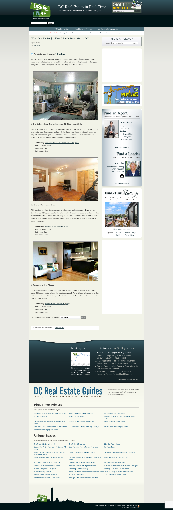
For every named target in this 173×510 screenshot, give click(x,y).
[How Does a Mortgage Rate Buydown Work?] (80, 365)
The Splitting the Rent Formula (114, 421)
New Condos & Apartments (107, 29)
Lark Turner (37, 45)
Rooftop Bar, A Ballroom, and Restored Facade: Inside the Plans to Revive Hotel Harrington (91, 33)
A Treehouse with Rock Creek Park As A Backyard (121, 466)
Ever (131, 348)
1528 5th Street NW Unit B (55, 226)
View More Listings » (122, 229)
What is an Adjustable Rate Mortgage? (82, 421)
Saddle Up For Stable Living (78, 469)
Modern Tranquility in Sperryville (45, 469)
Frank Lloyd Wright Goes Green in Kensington (119, 452)
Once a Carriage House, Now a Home (82, 463)
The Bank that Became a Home (114, 463)
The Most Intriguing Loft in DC (44, 444)
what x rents (59, 328)
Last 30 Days (119, 348)
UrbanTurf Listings (62, 29)
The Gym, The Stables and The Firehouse (83, 478)
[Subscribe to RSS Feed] (138, 505)
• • (86, 29)
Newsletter (41, 18)
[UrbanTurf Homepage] (42, 10)
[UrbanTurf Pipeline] (122, 105)
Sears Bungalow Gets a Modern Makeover (48, 457)
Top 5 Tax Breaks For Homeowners (81, 413)
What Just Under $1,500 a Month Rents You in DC (60, 38)
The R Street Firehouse (77, 444)
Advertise (47, 18)
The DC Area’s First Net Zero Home (46, 475)
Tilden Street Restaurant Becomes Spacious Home (86, 472)
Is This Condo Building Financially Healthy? (84, 427)
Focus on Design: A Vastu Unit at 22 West (118, 472)
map (77, 143)
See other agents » (122, 147)
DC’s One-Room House (112, 444)
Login (118, 233)
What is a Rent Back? (76, 416)
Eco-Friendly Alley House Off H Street (47, 478)
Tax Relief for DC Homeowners (114, 413)
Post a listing (129, 235)
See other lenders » (122, 183)
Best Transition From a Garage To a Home (83, 447)
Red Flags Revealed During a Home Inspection (50, 413)
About (96, 505)
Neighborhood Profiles (83, 29)
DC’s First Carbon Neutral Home (115, 475)
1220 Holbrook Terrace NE (55, 304)
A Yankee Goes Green (76, 475)
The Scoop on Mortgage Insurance (46, 430)
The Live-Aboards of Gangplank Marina (82, 466)
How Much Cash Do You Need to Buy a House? (50, 427)
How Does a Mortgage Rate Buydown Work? (116, 353)
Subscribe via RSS (132, 505)
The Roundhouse (109, 447)
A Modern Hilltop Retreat (42, 472)
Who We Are (103, 505)
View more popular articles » (128, 379)
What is (131, 233)
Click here (61, 54)
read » (87, 374)
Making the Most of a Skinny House (116, 457)
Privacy (123, 505)
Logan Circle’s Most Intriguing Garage (82, 452)
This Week (103, 348)
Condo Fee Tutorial (40, 416)
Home (35, 18)
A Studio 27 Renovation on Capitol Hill (47, 463)
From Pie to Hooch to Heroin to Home (47, 466)
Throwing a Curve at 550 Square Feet (116, 469)
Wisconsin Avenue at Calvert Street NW (59, 143)
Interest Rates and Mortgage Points (116, 427)
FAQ (118, 235)
